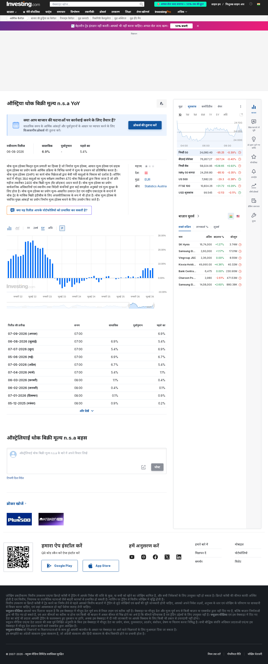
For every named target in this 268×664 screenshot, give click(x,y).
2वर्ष (35, 227)
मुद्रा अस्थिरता (120, 18)
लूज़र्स (216, 226)
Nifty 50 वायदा (187, 172)
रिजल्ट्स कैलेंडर (67, 18)
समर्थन (198, 561)
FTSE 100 (184, 185)
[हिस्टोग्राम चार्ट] (9, 228)
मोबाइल (239, 544)
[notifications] (251, 4)
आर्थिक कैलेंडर (17, 18)
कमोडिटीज (207, 106)
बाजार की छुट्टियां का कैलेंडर (43, 18)
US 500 (183, 179)
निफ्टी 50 (183, 152)
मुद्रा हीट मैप (135, 18)
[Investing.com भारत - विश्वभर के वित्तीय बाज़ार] (23, 4)
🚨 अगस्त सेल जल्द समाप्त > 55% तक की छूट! (180, 4)
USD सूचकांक (186, 192)
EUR (147, 179)
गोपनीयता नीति (234, 654)
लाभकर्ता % (202, 226)
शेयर (220, 106)
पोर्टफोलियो (241, 553)
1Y (28, 227)
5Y (43, 227)
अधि (50, 227)
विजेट (238, 561)
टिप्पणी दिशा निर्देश (15, 478)
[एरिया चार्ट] (17, 228)
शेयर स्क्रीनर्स (143, 12)
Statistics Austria (156, 186)
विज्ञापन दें (200, 553)
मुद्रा (181, 106)
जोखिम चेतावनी (255, 654)
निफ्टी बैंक (183, 165)
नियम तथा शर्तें (214, 654)
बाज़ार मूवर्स (186, 216)
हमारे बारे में (201, 544)
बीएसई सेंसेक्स (186, 159)
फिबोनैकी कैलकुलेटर (101, 18)
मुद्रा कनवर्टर (83, 18)
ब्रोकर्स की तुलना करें (145, 125)
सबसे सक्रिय (185, 226)
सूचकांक (192, 106)
